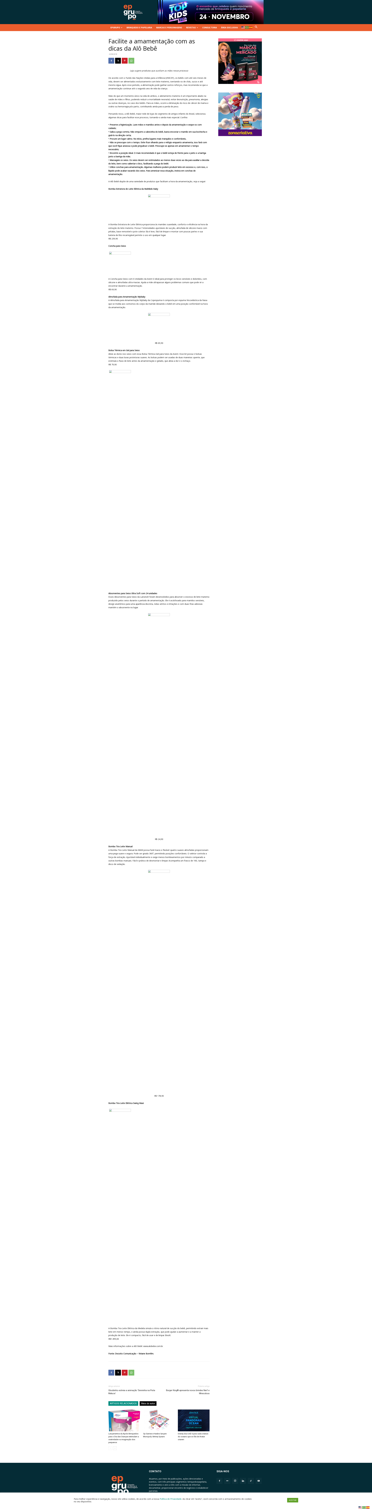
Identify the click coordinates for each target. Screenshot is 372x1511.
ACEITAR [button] (292, 1500)
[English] (243, 27)
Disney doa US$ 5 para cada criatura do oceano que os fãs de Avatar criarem (193, 1437)
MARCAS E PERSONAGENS (169, 27)
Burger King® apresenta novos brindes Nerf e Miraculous (188, 1392)
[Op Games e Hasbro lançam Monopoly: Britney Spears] (159, 1420)
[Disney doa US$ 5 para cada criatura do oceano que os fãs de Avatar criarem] (194, 1420)
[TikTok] (251, 1481)
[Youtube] (259, 1481)
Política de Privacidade (170, 1498)
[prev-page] (110, 1448)
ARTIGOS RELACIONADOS (123, 1403)
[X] (118, 61)
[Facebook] (111, 61)
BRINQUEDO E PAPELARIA (139, 27)
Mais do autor (148, 1403)
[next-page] (115, 1448)
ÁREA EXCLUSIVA (229, 27)
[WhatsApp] (131, 61)
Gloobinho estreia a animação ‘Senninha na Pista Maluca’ (131, 1392)
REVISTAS (191, 27)
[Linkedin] (243, 1481)
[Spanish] (251, 27)
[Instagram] (235, 1481)
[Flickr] (227, 1481)
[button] (256, 27)
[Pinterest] (125, 61)
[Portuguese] (247, 27)
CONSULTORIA (209, 27)
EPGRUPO (115, 27)
